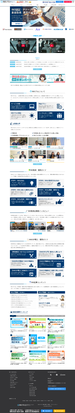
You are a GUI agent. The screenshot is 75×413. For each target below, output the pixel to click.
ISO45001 (42, 400)
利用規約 (48, 404)
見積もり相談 (68, 1)
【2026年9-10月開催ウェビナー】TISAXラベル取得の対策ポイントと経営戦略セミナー (40, 64)
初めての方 (31, 385)
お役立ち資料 (53, 4)
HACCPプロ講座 (12, 387)
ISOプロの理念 (31, 377)
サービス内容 (29, 4)
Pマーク (45, 400)
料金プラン (31, 375)
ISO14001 (30, 400)
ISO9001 (27, 400)
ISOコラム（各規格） (13, 379)
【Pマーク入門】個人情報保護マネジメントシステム (21, 305)
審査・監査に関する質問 (33, 388)
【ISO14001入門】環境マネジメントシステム (19, 299)
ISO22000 (34, 400)
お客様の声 (31, 378)
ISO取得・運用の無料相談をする (57, 388)
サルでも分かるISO (13, 374)
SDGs (51, 400)
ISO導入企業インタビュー (14, 382)
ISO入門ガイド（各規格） (14, 377)
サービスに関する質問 (32, 387)
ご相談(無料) (47, 411)
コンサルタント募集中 (32, 380)
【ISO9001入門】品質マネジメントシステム (19, 297)
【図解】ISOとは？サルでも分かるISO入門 (19, 295)
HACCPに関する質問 (32, 395)
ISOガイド (13, 4)
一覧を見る (37, 69)
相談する (60, 1)
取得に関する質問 (32, 390)
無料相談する (18, 23)
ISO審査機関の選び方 (43, 201)
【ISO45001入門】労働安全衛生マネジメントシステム (21, 303)
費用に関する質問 (32, 393)
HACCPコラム (12, 385)
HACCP (49, 400)
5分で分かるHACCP (13, 384)
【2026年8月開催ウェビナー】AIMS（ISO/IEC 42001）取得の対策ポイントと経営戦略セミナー (41, 66)
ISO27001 (38, 400)
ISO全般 (24, 400)
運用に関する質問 (32, 392)
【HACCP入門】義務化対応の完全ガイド (18, 307)
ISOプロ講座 (12, 380)
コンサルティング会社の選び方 (45, 202)
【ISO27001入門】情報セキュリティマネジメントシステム (22, 301)
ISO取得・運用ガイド (13, 375)
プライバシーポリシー (54, 404)
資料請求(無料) (60, 411)
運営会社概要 (45, 404)
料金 (37, 4)
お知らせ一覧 (40, 404)
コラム (21, 4)
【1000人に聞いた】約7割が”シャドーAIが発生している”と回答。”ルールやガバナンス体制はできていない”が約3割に (44, 62)
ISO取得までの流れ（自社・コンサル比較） (46, 204)
